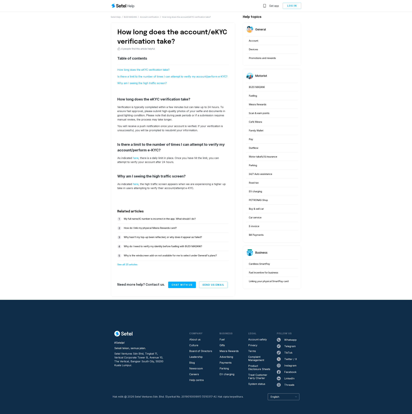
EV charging (255, 191)
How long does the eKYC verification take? (143, 69)
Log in (292, 5)
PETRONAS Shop (258, 200)
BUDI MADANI (130, 17)
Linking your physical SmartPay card (269, 281)
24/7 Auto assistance (260, 174)
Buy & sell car (256, 208)
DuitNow (253, 147)
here (135, 158)
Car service (255, 217)
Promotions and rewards (262, 58)
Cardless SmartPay (259, 263)
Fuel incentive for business (263, 272)
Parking (253, 165)
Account (253, 40)
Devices (253, 49)
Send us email (213, 284)
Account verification (149, 17)
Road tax (254, 182)
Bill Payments (256, 234)
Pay (251, 139)
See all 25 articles (127, 264)
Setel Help (116, 17)
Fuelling (253, 95)
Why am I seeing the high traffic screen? (142, 83)
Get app (274, 5)
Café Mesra (255, 121)
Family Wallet (256, 130)
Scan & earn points (259, 113)
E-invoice (254, 226)
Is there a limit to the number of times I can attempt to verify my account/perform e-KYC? (172, 76)
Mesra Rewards (257, 104)
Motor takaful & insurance (263, 156)
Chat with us (182, 284)
